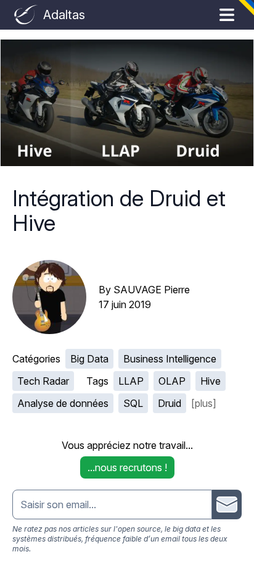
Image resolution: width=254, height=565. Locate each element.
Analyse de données (63, 403)
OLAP (172, 381)
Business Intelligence (169, 359)
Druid (169, 403)
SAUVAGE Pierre (151, 289)
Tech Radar (43, 381)
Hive (210, 381)
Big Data (89, 359)
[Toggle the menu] (227, 15)
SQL (133, 403)
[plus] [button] (203, 403)
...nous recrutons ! (127, 467)
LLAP (131, 381)
